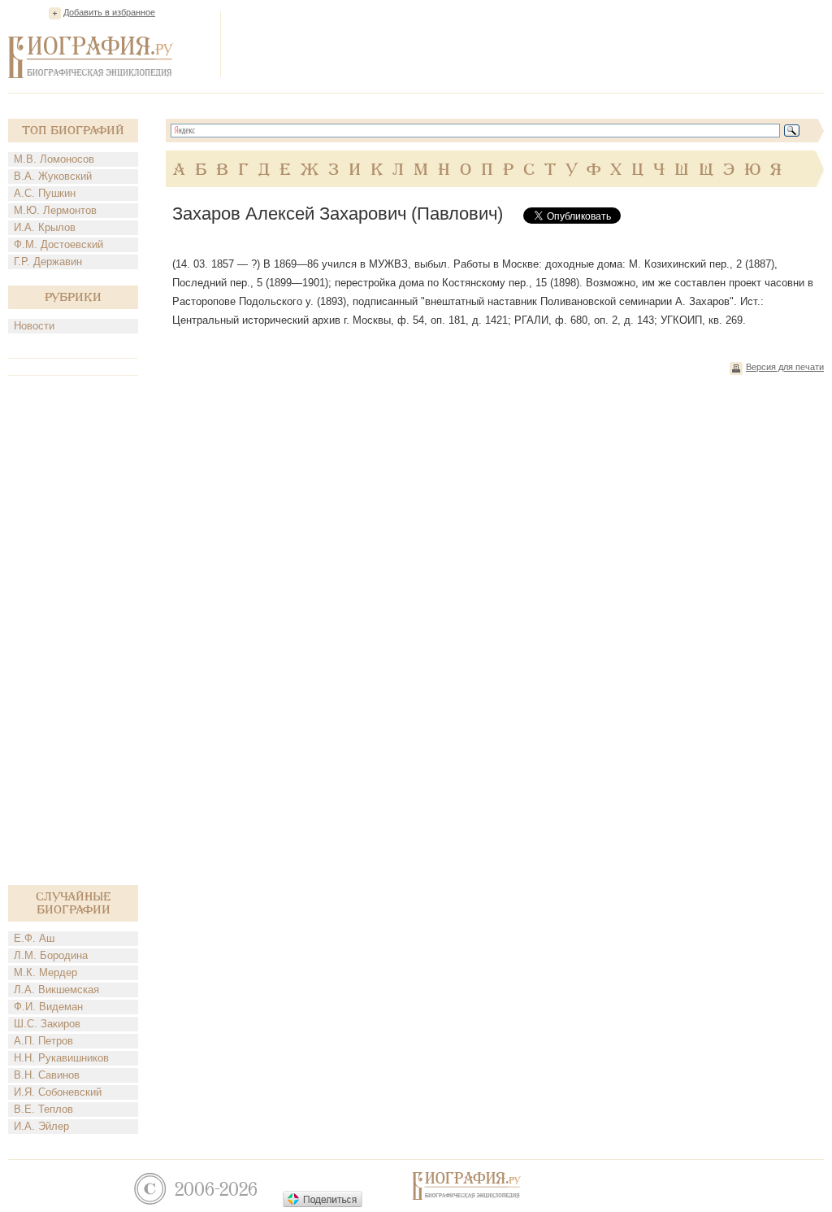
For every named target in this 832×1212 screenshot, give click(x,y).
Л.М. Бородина (51, 955)
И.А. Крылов (45, 227)
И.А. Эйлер (41, 1126)
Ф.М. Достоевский (58, 244)
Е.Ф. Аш (34, 938)
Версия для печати (785, 367)
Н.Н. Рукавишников (61, 1058)
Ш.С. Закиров (47, 1024)
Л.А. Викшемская (56, 989)
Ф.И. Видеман (48, 1007)
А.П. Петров (43, 1041)
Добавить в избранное (109, 12)
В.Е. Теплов (43, 1109)
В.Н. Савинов (47, 1075)
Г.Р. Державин (48, 261)
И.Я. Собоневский (58, 1092)
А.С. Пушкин (45, 193)
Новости (34, 326)
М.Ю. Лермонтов (55, 210)
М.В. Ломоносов (54, 159)
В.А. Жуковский (53, 176)
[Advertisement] (528, 44)
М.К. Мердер (45, 972)
